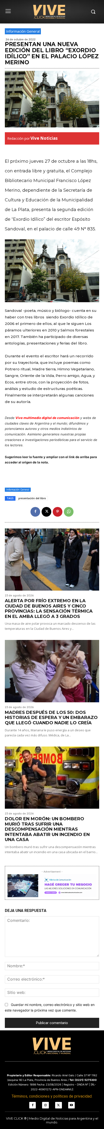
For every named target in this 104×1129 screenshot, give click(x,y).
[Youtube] (71, 1105)
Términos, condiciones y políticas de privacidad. (52, 1096)
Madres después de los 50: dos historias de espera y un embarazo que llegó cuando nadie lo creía (51, 718)
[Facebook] (35, 512)
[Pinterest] (57, 512)
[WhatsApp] (69, 512)
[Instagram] (45, 1105)
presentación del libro (32, 498)
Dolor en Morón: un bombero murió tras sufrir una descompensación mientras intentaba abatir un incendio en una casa (47, 829)
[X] (46, 512)
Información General (23, 31)
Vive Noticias (44, 138)
